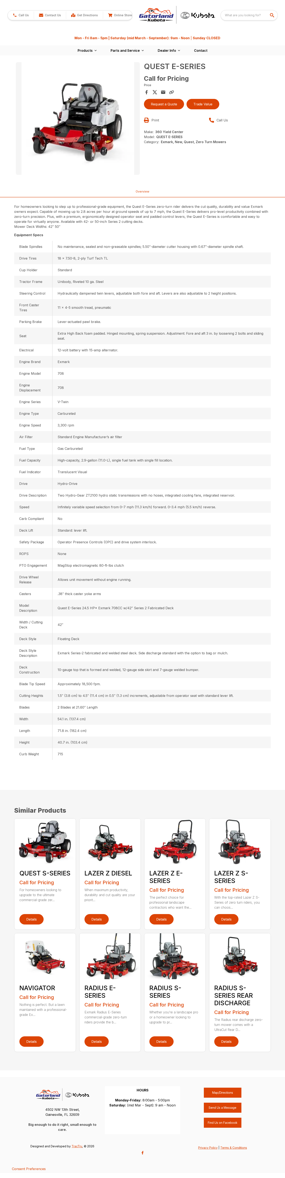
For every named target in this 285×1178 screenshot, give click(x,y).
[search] (272, 15)
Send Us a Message (222, 1107)
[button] (21, 15)
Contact (200, 50)
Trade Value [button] (202, 104)
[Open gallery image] (78, 118)
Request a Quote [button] (164, 104)
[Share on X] (154, 92)
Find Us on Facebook (222, 1122)
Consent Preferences (29, 1169)
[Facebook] (142, 1152)
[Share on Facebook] (146, 92)
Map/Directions (222, 1092)
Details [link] (31, 919)
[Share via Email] (163, 92)
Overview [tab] (142, 191)
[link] (84, 15)
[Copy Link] (171, 92)
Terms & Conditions (233, 1147)
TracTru (77, 1146)
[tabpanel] (78, 119)
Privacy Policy (208, 1147)
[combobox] (249, 15)
